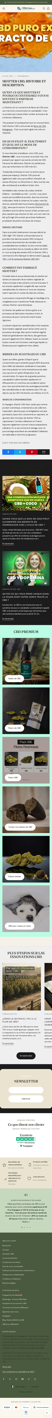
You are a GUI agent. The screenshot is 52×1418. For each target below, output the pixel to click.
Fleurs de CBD (14, 728)
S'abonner (26, 1099)
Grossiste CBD (8, 1254)
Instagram (6, 1316)
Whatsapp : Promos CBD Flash (14, 1299)
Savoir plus (6, 1367)
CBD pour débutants (10, 1324)
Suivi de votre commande (12, 1266)
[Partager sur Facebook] (8, 452)
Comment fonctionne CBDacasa (15, 1307)
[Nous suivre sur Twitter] (10, 1379)
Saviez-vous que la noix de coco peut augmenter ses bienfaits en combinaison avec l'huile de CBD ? (25, 522)
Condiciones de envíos (11, 1262)
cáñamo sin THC (9, 1014)
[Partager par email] (44, 452)
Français (34, 1387)
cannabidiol (23, 76)
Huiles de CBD (14, 678)
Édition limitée (14, 876)
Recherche (6, 1246)
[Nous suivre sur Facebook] (3, 1379)
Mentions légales (9, 1283)
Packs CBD (13, 777)
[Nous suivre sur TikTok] (29, 1379)
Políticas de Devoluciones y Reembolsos (18, 1270)
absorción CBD (9, 514)
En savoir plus (8, 543)
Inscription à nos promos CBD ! (14, 1303)
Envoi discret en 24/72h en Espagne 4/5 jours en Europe (27, 2)
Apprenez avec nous (10, 1312)
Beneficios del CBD (11, 589)
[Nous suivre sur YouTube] (22, 1379)
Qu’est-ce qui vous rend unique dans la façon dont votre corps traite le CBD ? (25, 597)
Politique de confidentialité (13, 1275)
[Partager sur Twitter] (20, 452)
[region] (26, 1208)
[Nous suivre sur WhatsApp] (35, 1379)
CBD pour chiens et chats (19, 926)
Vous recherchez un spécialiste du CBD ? (18, 1372)
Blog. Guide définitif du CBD (13, 1320)
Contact (5, 1250)
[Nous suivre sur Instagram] (16, 1379)
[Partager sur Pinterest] (32, 452)
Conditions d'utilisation (11, 1279)
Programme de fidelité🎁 (12, 1295)
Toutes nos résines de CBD (20, 827)
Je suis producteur (9, 1258)
